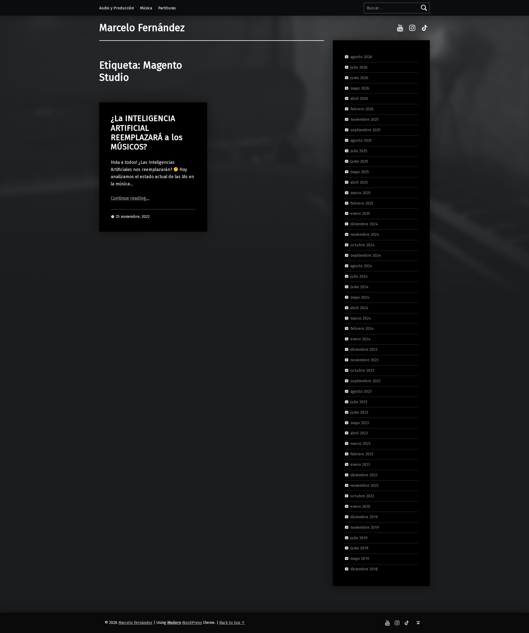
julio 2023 (358, 401)
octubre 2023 (362, 370)
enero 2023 (360, 464)
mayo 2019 (359, 558)
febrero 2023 (361, 454)
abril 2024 (359, 307)
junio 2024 (359, 286)
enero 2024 (360, 338)
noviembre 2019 (364, 527)
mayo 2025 (359, 171)
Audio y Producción (116, 8)
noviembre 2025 (364, 119)
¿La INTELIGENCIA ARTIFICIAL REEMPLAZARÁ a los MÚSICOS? (146, 133)
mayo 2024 (359, 297)
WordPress (192, 622)
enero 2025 (360, 213)
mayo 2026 (359, 88)
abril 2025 (359, 182)
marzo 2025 (360, 192)
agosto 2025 (361, 140)
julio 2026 (359, 67)
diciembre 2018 (364, 569)
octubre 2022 (362, 495)
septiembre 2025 (365, 129)
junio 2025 (359, 161)
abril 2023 (359, 433)
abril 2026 (359, 98)
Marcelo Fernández (142, 28)
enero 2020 (360, 506)
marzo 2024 (360, 318)
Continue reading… (130, 198)
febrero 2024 (362, 328)
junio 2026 (359, 77)
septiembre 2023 (365, 380)
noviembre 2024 (364, 234)
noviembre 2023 (364, 359)
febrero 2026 (362, 108)
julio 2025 (358, 150)
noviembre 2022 (364, 485)
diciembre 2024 (364, 223)
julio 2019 (359, 537)
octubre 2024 (362, 244)
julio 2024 (359, 276)
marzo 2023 (360, 443)
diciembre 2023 (363, 349)
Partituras (167, 8)
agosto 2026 (361, 56)
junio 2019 (359, 548)
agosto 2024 (361, 265)
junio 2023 (359, 412)
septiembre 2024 (365, 255)
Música (146, 8)
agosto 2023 (361, 391)
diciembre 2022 (363, 474)
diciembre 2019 (364, 516)
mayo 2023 (359, 422)
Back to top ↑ (232, 622)
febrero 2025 (361, 203)
